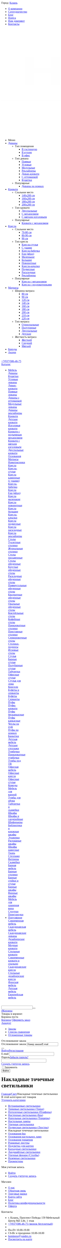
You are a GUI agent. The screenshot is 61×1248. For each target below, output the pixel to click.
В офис (26, 155)
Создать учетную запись (15, 1063)
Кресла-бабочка (31, 250)
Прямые (26, 161)
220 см (25, 318)
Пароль (5, 1057)
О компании (15, 8)
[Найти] (34, 1008)
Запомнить (11, 1067)
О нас (11, 1187)
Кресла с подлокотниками (37, 284)
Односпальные (30, 324)
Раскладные (28, 272)
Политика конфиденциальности (26, 1203)
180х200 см (28, 201)
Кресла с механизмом (34, 281)
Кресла (12, 226)
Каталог (6, 364)
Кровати (13, 189)
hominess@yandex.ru (19, 1236)
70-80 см (27, 232)
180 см (25, 309)
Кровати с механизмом (35, 223)
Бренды (12, 349)
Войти (5, 1050)
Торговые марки (17, 1193)
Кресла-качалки (31, 266)
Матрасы (13, 287)
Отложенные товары (20, 1035)
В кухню (27, 152)
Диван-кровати (30, 173)
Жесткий (27, 340)
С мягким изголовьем (34, 216)
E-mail (4, 1053)
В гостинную (29, 149)
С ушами (27, 247)
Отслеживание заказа (13, 1044)
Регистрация (16, 1050)
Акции (12, 352)
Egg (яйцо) (28, 253)
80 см (25, 293)
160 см (25, 306)
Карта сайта (15, 1196)
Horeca (12, 17)
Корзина (6, 1019)
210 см (25, 315)
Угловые (27, 164)
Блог (11, 14)
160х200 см (28, 198)
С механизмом (30, 213)
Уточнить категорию (13, 1100)
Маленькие (28, 256)
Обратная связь (17, 1190)
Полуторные (29, 327)
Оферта (12, 1206)
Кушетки (27, 180)
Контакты (13, 24)
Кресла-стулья (30, 244)
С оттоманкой (30, 177)
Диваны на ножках (33, 186)
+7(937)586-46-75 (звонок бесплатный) (30, 1223)
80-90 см (27, 235)
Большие (27, 260)
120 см (25, 300)
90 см (25, 238)
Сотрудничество (17, 11)
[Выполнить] (2, 1048)
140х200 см (28, 195)
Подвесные (28, 269)
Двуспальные (29, 210)
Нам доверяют (16, 20)
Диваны (12, 143)
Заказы (12, 1028)
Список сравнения (19, 1031)
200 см (25, 312)
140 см (25, 303)
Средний (27, 343)
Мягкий (26, 346)
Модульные (28, 167)
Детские (26, 333)
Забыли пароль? (19, 1057)
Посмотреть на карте (20, 1239)
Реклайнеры (29, 170)
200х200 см (28, 204)
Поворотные (29, 263)
